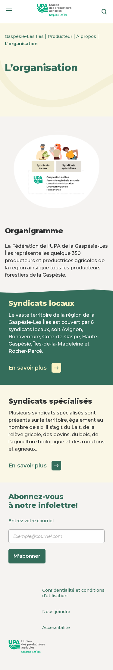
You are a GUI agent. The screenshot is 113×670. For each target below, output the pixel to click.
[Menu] (9, 11)
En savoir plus (27, 367)
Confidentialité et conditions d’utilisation (73, 593)
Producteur (61, 36)
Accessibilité (56, 627)
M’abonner (27, 556)
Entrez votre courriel (31, 538)
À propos (86, 36)
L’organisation (21, 43)
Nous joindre (56, 611)
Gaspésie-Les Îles (25, 36)
